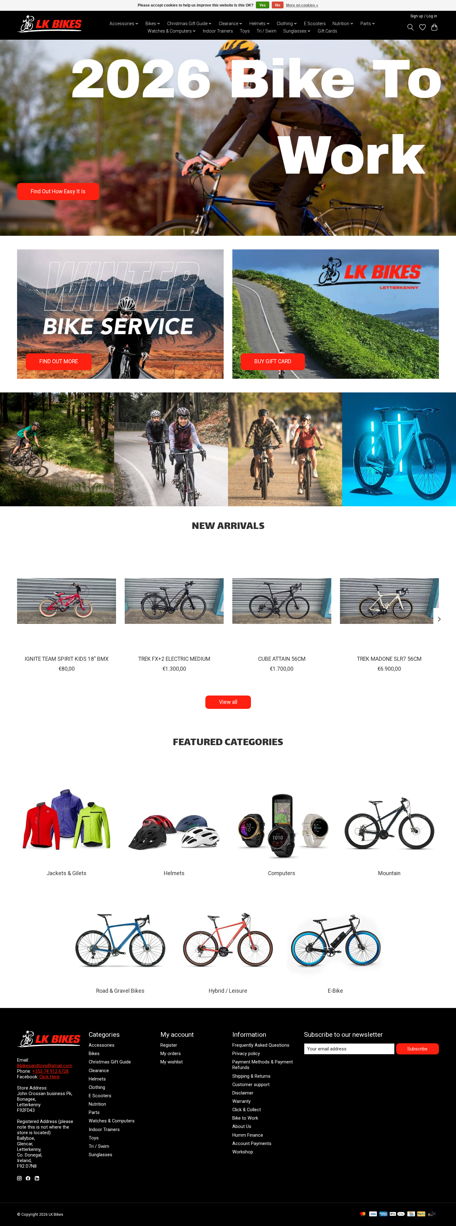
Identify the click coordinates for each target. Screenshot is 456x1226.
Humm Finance (247, 1135)
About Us (241, 1126)
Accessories (101, 1045)
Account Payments (251, 1143)
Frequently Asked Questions (260, 1045)
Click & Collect (246, 1109)
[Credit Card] (411, 1214)
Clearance (99, 1070)
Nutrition (97, 1104)
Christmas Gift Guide (110, 1062)
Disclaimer (242, 1093)
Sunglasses (100, 1154)
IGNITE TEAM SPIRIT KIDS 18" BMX (67, 659)
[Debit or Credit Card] (432, 1214)
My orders (170, 1053)
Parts (94, 1112)
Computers (281, 873)
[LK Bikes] (49, 23)
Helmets (174, 873)
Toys (245, 31)
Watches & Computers (112, 1121)
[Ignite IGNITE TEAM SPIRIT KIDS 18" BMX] (66, 601)
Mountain (389, 873)
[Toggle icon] (410, 27)
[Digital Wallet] (397, 1214)
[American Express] (383, 1214)
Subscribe (417, 1049)
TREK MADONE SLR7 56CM (389, 659)
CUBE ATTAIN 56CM (282, 659)
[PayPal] (421, 1214)
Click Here (49, 1077)
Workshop (242, 1152)
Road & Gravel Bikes (120, 991)
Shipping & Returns (251, 1076)
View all (228, 702)
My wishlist (171, 1062)
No (277, 5)
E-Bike (335, 991)
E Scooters (315, 23)
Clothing (97, 1087)
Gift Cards (327, 31)
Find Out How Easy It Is (58, 191)
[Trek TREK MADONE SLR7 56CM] (389, 601)
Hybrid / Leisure (228, 991)
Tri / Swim (266, 31)
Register (168, 1045)
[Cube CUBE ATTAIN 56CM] (281, 601)
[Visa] (373, 1214)
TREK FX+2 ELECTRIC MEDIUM (174, 659)
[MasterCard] (363, 1214)
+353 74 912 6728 (50, 1071)
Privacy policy (246, 1053)
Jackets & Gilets (67, 873)
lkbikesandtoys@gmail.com (44, 1065)
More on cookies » (302, 5)
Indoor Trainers (218, 31)
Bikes (94, 1053)
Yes (262, 5)
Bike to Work (245, 1118)
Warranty (241, 1101)
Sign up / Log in (423, 16)
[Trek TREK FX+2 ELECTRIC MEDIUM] (174, 601)
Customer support (251, 1084)
